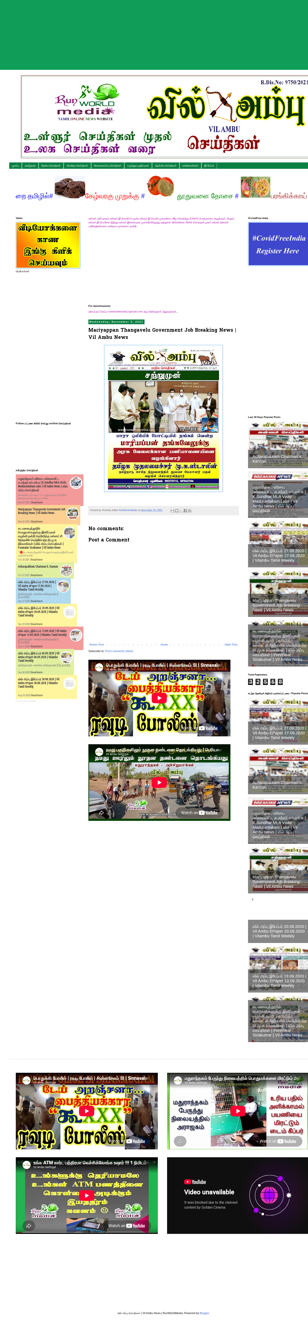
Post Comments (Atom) (119, 651)
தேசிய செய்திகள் (51, 165)
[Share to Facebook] (185, 510)
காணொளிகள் (190, 165)
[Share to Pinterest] (189, 510)
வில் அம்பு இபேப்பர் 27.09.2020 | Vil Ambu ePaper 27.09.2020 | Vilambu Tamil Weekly (37, 585)
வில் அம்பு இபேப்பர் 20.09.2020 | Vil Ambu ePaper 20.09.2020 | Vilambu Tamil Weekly (38, 611)
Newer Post (97, 644)
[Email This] (172, 510)
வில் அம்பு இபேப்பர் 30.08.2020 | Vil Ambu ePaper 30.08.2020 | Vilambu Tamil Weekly (38, 682)
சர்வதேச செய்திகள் (77, 165)
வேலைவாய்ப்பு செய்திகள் (107, 165)
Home (164, 644)
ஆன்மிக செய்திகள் (166, 165)
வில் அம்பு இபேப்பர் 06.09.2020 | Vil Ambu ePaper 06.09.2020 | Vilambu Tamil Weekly (38, 656)
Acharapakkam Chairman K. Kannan (38, 566)
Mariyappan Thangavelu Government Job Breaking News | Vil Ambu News (41, 511)
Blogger (204, 1313)
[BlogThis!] (177, 510)
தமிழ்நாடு (30, 165)
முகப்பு (15, 165)
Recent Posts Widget (26, 701)
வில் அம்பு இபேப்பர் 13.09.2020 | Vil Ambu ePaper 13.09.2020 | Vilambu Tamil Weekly (42, 633)
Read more (37, 502)
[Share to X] (181, 510)
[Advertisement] (135, 31)
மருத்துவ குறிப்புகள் (138, 165)
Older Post (231, 644)
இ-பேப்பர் (209, 165)
